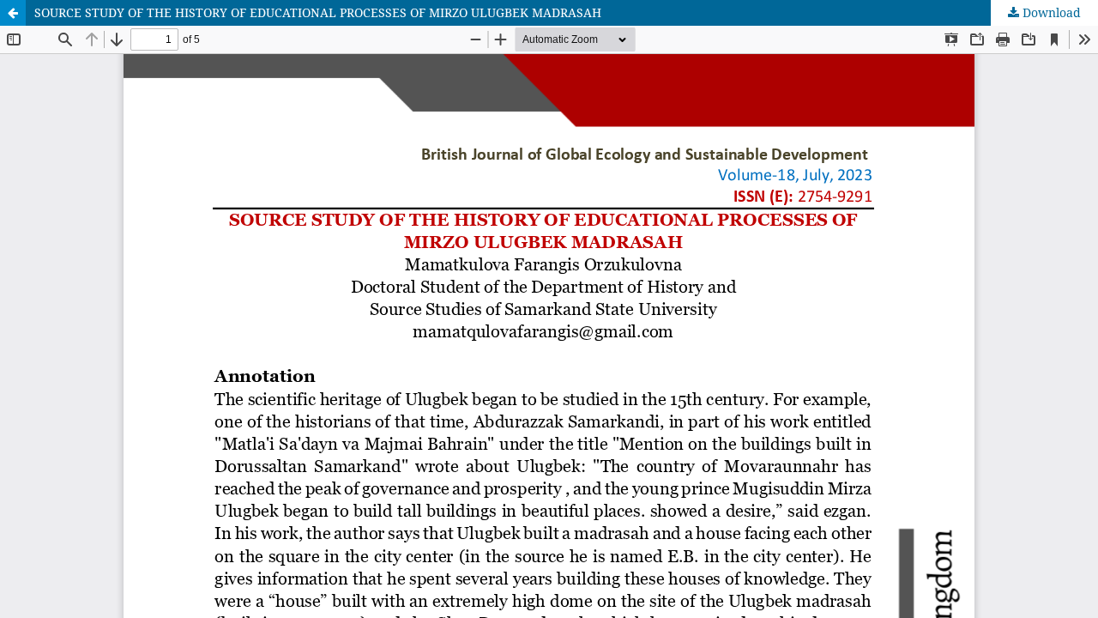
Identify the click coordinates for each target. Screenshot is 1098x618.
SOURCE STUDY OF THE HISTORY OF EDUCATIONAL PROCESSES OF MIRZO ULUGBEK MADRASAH (317, 12)
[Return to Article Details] (13, 13)
